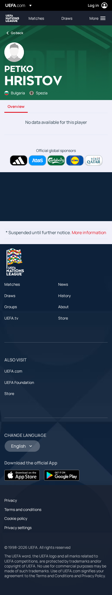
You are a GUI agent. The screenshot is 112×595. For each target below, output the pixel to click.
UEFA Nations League (12, 18)
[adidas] (18, 160)
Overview (16, 106)
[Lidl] (75, 160)
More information (89, 232)
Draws (9, 295)
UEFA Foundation (19, 382)
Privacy (10, 500)
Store (63, 318)
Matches (12, 284)
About (63, 306)
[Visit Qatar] (93, 160)
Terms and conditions (22, 509)
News (63, 284)
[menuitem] (40, 18)
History (64, 295)
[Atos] (37, 160)
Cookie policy (15, 518)
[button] (96, 18)
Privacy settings (18, 527)
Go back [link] (17, 33)
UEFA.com (13, 371)
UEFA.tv (11, 318)
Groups (10, 306)
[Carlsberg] (56, 160)
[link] (36, 18)
